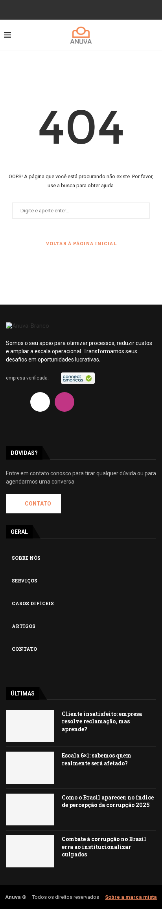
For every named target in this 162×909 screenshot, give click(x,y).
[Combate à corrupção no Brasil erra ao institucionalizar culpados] (30, 851)
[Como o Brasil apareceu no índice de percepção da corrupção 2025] (30, 809)
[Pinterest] (107, 9)
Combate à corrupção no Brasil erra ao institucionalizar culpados (104, 846)
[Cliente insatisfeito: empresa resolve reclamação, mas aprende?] (30, 726)
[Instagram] (86, 9)
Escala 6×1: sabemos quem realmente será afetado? (96, 759)
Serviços (24, 580)
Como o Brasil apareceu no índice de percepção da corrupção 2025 (108, 801)
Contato (24, 649)
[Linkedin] (54, 9)
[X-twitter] (40, 402)
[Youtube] (97, 9)
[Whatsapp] (16, 423)
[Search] (154, 35)
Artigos (23, 626)
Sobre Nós (26, 558)
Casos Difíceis (33, 603)
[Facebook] (65, 9)
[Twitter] (76, 9)
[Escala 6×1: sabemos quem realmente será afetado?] (30, 767)
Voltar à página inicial (81, 243)
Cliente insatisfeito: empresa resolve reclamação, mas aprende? (102, 721)
